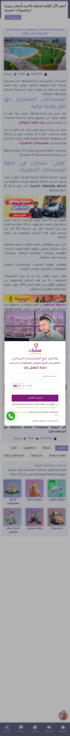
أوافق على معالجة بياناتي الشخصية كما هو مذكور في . (33, 406)
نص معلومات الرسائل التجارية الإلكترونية (34, 408)
